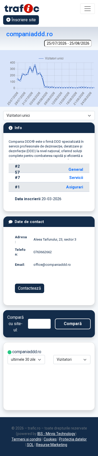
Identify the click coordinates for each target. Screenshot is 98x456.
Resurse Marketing (51, 445)
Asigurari (74, 187)
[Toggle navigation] (87, 8)
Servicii (76, 177)
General (75, 169)
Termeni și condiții (26, 439)
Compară (73, 323)
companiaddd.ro (29, 34)
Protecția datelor (73, 439)
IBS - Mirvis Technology (56, 434)
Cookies (50, 439)
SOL (30, 445)
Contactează (29, 288)
